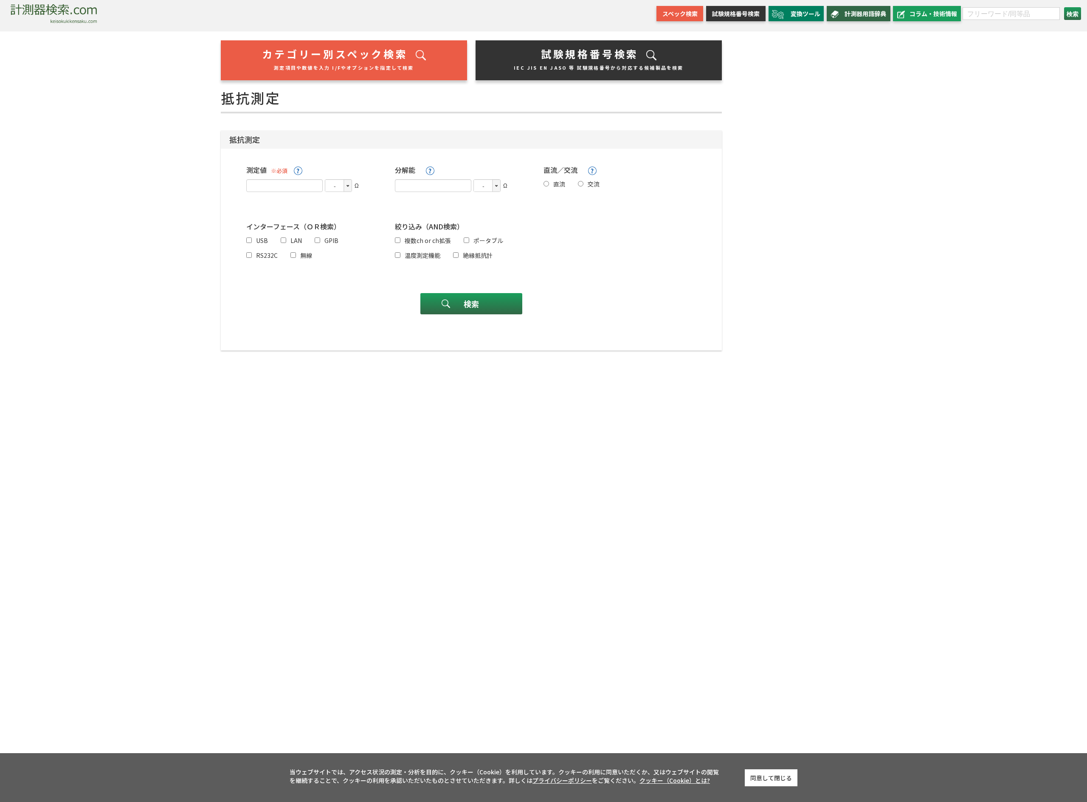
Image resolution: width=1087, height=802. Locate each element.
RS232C (267, 255)
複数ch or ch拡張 (428, 240)
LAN (296, 240)
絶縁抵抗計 (478, 255)
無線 (306, 255)
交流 (594, 184)
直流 (559, 184)
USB (262, 240)
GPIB (331, 240)
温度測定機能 (422, 255)
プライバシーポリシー (562, 780)
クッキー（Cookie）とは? (674, 780)
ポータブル (488, 240)
